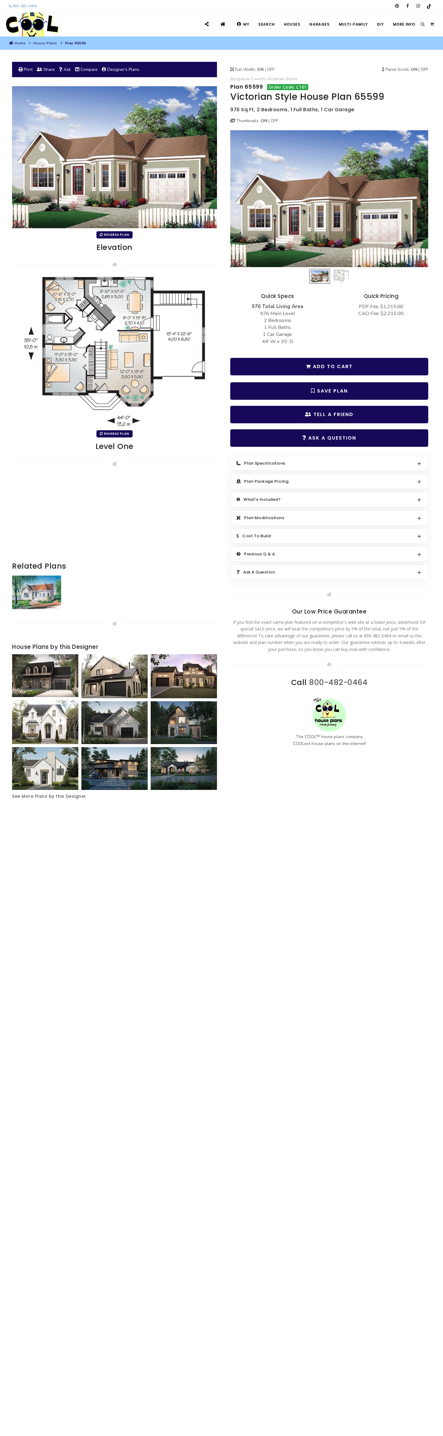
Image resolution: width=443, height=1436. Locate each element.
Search (266, 24)
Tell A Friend (332, 414)
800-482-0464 (24, 6)
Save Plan (331, 390)
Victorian (275, 79)
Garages (319, 24)
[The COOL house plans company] (329, 715)
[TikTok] (428, 6)
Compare (88, 69)
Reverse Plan (116, 234)
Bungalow (240, 79)
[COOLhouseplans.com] (32, 24)
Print (28, 69)
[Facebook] (407, 6)
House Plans (45, 43)
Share (48, 69)
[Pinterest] (397, 6)
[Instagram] (418, 6)
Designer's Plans (122, 69)
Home (19, 43)
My (246, 24)
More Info (404, 24)
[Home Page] (223, 24)
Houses (292, 24)
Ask (66, 69)
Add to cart (332, 366)
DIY (380, 24)
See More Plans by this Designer (49, 796)
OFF (271, 69)
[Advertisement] (114, 518)
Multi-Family (353, 24)
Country (258, 79)
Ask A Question (331, 437)
